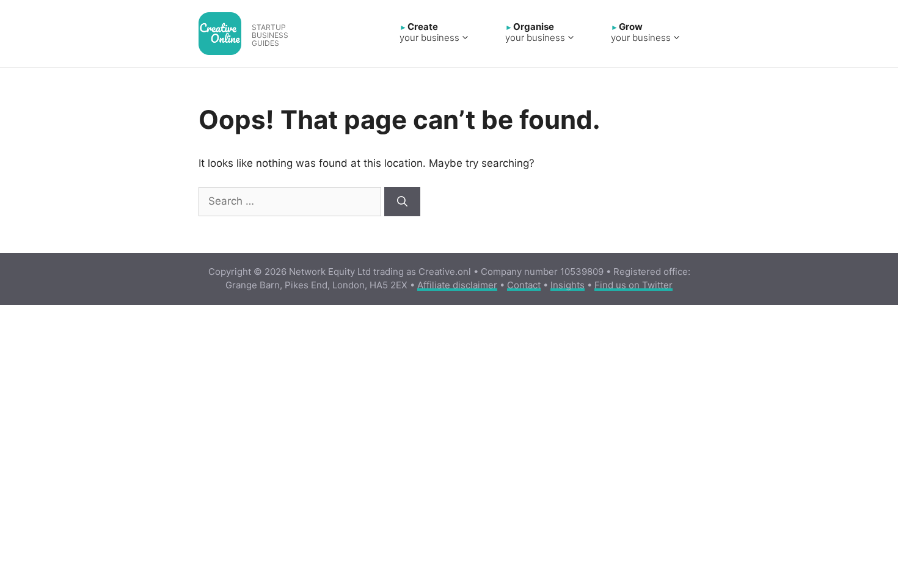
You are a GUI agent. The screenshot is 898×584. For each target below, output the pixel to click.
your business (429, 32)
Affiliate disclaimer (457, 285)
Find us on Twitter (633, 285)
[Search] (402, 201)
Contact (524, 285)
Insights (567, 285)
